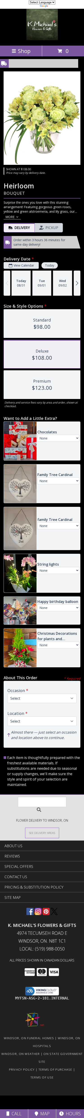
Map (44, 1114)
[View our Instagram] (38, 913)
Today (49, 265)
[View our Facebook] (30, 913)
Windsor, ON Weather (20, 1054)
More (10, 217)
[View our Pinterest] (46, 913)
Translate (55, 6)
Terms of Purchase (55, 1069)
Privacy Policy (22, 1069)
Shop (24, 51)
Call (15, 1114)
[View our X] (54, 913)
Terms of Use (42, 1077)
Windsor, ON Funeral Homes (29, 1038)
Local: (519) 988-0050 (42, 949)
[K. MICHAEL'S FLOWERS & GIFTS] (42, 39)
